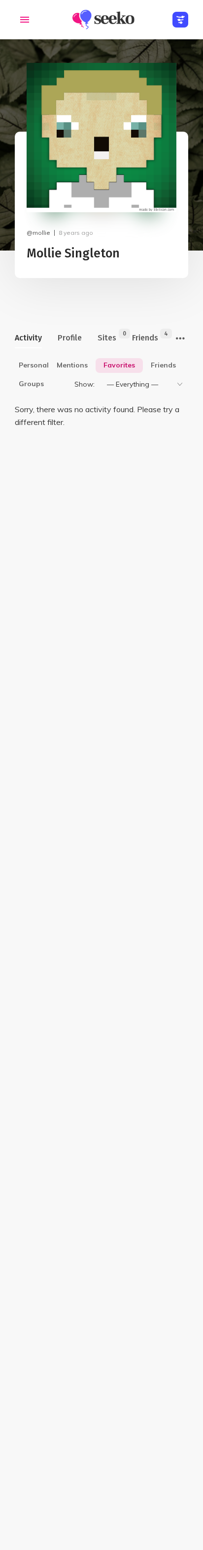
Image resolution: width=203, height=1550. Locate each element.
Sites (107, 336)
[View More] (180, 339)
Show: (84, 384)
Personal (34, 365)
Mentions (72, 365)
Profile (70, 337)
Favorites (119, 365)
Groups (31, 383)
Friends (145, 336)
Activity (28, 337)
